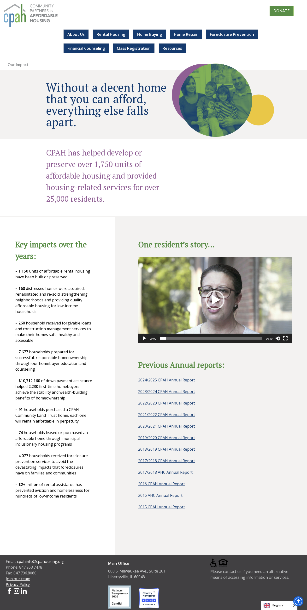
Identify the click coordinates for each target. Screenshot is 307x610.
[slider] (211, 338)
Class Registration (134, 48)
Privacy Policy (18, 584)
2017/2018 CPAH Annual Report (166, 460)
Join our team (18, 578)
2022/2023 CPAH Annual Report (166, 403)
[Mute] (277, 338)
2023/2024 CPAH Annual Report (166, 391)
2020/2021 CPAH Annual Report (166, 426)
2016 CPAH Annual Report (161, 483)
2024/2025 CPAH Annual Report (166, 380)
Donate (281, 10)
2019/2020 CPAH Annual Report (166, 437)
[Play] (144, 338)
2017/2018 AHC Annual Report (165, 472)
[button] (214, 300)
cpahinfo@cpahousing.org (41, 561)
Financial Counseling (86, 48)
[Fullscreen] (285, 338)
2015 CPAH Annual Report (161, 507)
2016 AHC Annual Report (160, 495)
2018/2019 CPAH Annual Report (166, 449)
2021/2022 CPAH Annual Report (166, 414)
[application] (215, 300)
